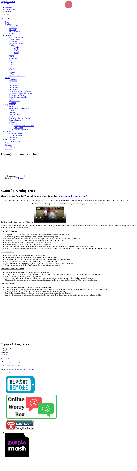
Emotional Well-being (16, 95)
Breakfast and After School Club (20, 91)
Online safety (18, 128)
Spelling (16, 51)
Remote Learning (15, 120)
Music (11, 64)
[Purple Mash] (17, 457)
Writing (16, 53)
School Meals (14, 85)
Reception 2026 (10, 139)
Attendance (13, 80)
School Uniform (14, 87)
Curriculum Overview (16, 37)
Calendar (8, 145)
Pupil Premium (14, 114)
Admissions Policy (15, 135)
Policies (12, 112)
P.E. (10, 66)
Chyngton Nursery (15, 133)
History (11, 60)
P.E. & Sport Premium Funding (20, 118)
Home (7, 22)
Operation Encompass (21, 130)
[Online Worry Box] (31, 419)
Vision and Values (15, 26)
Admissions (9, 7)
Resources (12, 103)
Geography (13, 58)
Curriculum (9, 11)
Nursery (8, 131)
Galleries (12, 33)
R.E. (11, 70)
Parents (7, 78)
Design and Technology (17, 43)
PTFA (11, 83)
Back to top (5, 18)
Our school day (14, 101)
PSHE (11, 68)
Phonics (16, 47)
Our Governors (14, 32)
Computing (13, 41)
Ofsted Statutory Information (19, 108)
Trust (7, 143)
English (12, 45)
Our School (9, 24)
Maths (11, 62)
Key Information (10, 105)
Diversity (12, 122)
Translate (21, 178)
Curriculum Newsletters (17, 76)
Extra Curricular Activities (18, 97)
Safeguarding (13, 124)
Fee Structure (13, 137)
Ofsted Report (10, 9)
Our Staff (12, 30)
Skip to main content (8, 2)
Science (12, 72)
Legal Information (13, 365)
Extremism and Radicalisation (24, 126)
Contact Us (9, 149)
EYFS (11, 55)
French (11, 57)
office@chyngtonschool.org (10, 362)
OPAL (11, 74)
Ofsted (11, 106)
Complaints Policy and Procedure (20, 93)
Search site (4, 373)
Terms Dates (13, 89)
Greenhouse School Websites (24, 369)
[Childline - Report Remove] (20, 393)
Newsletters (13, 82)
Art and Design (14, 39)
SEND (11, 116)
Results (11, 110)
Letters (11, 99)
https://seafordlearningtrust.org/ (73, 196)
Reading (16, 49)
